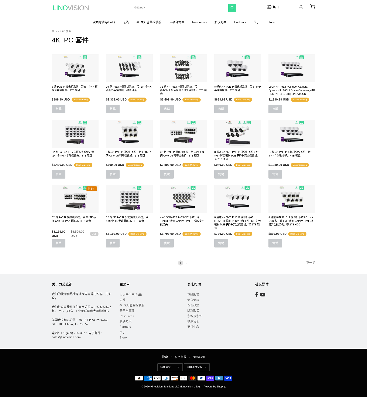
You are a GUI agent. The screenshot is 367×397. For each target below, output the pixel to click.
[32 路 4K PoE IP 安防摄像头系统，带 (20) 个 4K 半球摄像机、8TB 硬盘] (129, 199)
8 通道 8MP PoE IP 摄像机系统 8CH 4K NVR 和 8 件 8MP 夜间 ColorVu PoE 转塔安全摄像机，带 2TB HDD (290, 221)
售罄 (59, 108)
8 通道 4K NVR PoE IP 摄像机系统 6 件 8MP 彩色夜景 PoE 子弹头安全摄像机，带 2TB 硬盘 (237, 156)
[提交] (232, 8)
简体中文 (165, 367)
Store (271, 22)
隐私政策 (193, 310)
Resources (199, 22)
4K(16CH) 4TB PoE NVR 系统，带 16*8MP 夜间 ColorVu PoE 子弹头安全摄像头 (182, 221)
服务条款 (180, 357)
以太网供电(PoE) (103, 22)
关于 (257, 22)
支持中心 (193, 326)
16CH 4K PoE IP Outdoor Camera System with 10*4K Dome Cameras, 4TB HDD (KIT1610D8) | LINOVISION (291, 90)
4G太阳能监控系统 (149, 22)
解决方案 (220, 22)
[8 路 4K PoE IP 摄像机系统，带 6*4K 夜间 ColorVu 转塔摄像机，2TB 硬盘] (129, 134)
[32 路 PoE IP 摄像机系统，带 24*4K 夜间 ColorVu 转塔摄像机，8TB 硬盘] (183, 134)
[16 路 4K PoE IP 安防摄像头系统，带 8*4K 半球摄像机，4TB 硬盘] (292, 134)
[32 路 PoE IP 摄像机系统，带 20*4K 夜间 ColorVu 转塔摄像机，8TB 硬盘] (75, 199)
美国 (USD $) (194, 367)
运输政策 (193, 294)
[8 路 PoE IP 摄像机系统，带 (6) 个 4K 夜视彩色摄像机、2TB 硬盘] (75, 68)
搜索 (165, 357)
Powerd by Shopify (214, 386)
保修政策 (193, 305)
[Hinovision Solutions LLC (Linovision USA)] (71, 8)
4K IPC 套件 (64, 31)
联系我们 (193, 321)
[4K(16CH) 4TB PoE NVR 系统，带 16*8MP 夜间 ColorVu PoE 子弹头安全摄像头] (183, 199)
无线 (126, 22)
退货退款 (193, 300)
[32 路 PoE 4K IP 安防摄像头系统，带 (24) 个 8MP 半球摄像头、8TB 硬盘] (75, 134)
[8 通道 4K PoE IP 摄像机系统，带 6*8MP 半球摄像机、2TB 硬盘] (238, 68)
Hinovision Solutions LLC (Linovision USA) (175, 386)
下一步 (310, 262)
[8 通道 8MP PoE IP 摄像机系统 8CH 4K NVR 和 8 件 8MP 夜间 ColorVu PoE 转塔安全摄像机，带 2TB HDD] (292, 199)
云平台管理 (176, 22)
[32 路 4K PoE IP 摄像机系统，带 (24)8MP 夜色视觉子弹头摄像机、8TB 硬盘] (183, 68)
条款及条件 (194, 316)
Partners (240, 22)
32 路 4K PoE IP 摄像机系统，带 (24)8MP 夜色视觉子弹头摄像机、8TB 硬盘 (183, 90)
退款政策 (199, 357)
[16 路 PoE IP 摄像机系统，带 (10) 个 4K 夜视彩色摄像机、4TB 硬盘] (129, 68)
